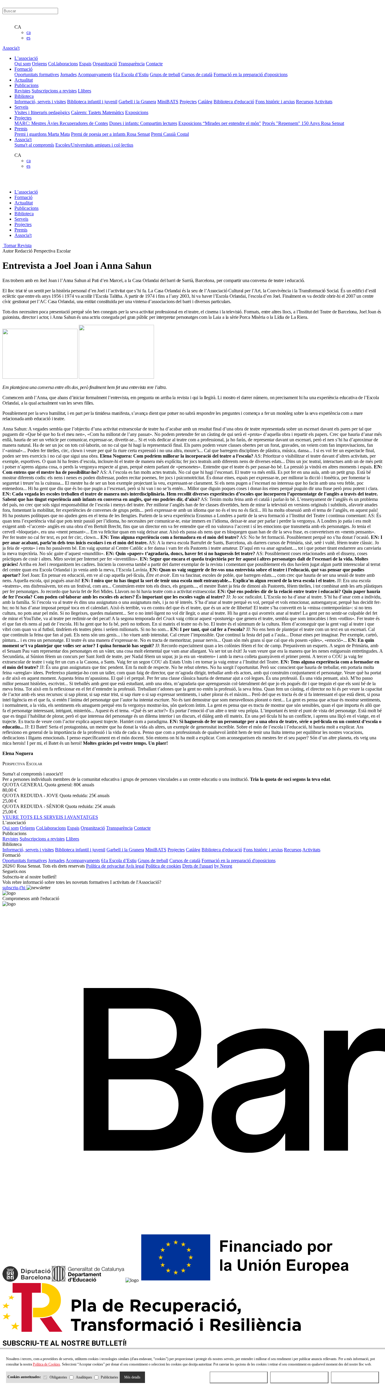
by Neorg (223, 865)
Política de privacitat (105, 865)
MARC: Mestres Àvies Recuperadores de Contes (61, 123)
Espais (85, 63)
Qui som (22, 63)
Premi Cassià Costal (170, 134)
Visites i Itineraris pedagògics (42, 112)
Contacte (154, 63)
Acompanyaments (95, 74)
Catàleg (205, 101)
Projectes (188, 101)
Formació (23, 197)
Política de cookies (163, 865)
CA (17, 27)
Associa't (11, 48)
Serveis (21, 219)
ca (28, 32)
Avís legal (134, 865)
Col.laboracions (63, 63)
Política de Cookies (46, 1364)
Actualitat (23, 202)
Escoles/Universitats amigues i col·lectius (94, 145)
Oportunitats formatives (36, 74)
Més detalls (132, 1377)
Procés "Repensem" (281, 123)
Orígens (39, 63)
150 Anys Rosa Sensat (322, 123)
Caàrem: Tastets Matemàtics (97, 112)
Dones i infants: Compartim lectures (143, 123)
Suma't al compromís (34, 145)
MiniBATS (167, 101)
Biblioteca (24, 213)
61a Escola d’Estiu (131, 74)
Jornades (68, 74)
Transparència (131, 63)
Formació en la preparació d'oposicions (251, 74)
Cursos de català (196, 74)
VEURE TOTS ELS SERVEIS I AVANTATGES (50, 817)
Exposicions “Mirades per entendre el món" (219, 123)
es (28, 37)
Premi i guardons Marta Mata (42, 134)
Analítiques (84, 1377)
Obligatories (58, 1377)
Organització (105, 63)
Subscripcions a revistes (54, 90)
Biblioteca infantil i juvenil (92, 101)
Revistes (22, 90)
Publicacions (26, 208)
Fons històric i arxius (275, 101)
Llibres (84, 90)
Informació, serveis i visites (40, 101)
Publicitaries (109, 1377)
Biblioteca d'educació (234, 101)
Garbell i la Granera (137, 101)
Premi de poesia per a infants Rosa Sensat (110, 134)
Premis (20, 229)
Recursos (304, 101)
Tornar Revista (17, 245)
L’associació (26, 191)
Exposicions (136, 112)
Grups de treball (165, 74)
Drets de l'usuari (197, 865)
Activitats (323, 101)
